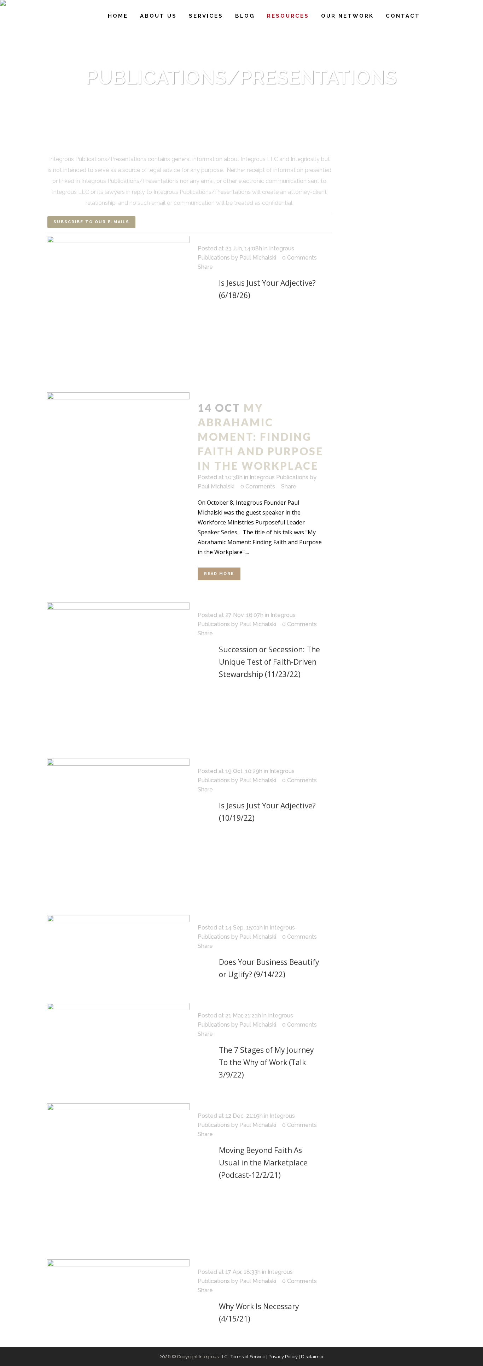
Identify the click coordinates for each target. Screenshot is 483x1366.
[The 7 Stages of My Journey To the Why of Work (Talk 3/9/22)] (118, 1039)
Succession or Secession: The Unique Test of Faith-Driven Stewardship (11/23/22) (269, 662)
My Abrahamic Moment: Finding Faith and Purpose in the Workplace (260, 436)
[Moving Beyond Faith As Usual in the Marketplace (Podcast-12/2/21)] (118, 1174)
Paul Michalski (257, 257)
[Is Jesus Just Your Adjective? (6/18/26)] (118, 307)
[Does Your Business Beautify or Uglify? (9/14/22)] (118, 944)
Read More (219, 573)
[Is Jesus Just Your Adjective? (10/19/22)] (118, 830)
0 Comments (299, 257)
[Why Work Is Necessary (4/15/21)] (118, 1267)
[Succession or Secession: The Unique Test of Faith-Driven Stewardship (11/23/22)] (118, 673)
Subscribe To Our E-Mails (91, 222)
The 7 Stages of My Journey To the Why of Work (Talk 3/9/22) (266, 1062)
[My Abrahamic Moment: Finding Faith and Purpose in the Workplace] (118, 417)
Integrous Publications (279, 477)
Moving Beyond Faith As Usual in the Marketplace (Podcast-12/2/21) (263, 1162)
